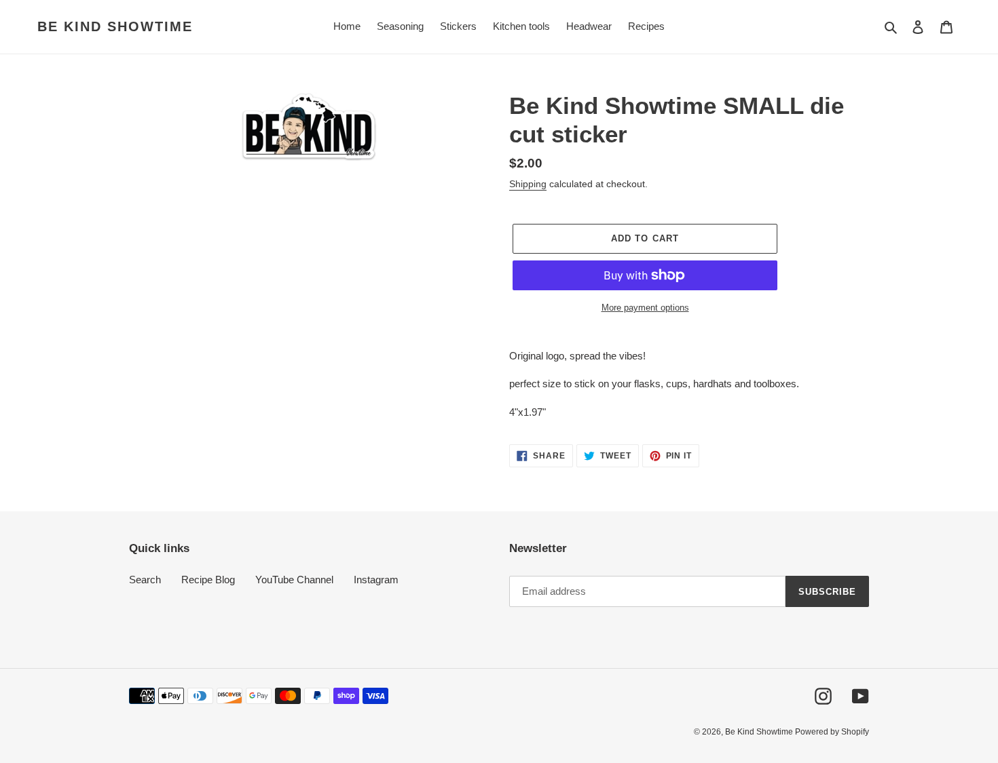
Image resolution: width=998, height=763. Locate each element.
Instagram (376, 579)
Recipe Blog (208, 579)
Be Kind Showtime (115, 26)
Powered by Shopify (832, 732)
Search (145, 579)
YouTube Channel (294, 579)
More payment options (645, 307)
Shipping (528, 183)
